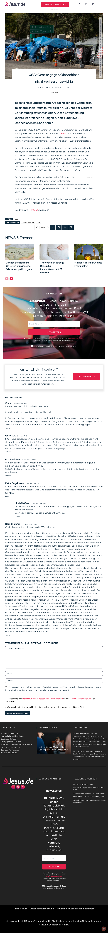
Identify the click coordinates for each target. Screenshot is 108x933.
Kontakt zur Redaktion (10, 733)
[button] (73, 4)
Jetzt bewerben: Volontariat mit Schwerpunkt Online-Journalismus (53, 748)
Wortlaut (33, 210)
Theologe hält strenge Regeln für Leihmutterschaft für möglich (52, 267)
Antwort (8, 428)
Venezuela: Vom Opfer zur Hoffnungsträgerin (89, 793)
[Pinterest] (65, 227)
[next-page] (11, 278)
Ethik (67, 87)
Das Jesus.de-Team (9, 739)
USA (38, 222)
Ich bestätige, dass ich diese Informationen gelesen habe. (55, 346)
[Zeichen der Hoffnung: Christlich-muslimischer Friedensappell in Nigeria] (19, 252)
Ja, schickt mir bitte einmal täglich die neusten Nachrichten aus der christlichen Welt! (45, 707)
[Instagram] (86, 4)
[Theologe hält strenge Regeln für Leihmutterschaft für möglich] (54, 252)
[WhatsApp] (71, 227)
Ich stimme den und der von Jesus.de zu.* (50, 700)
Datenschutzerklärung (81, 698)
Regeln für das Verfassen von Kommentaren (42, 698)
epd (16, 219)
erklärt (63, 133)
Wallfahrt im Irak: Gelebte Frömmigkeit (88, 264)
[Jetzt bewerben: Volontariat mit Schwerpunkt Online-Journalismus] (54, 743)
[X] (93, 4)
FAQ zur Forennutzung (10, 747)
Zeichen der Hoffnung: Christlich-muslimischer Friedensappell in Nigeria (19, 266)
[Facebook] (79, 4)
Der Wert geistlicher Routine (83, 784)
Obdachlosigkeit (28, 222)
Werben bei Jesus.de (9, 753)
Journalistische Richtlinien (12, 736)
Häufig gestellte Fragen (11, 742)
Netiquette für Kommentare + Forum (16, 744)
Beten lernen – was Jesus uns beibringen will (89, 796)
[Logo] (18, 781)
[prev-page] (7, 278)
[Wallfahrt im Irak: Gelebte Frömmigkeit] (88, 252)
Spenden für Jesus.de (10, 750)
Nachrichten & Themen (49, 87)
